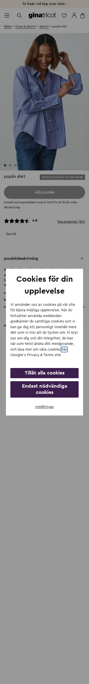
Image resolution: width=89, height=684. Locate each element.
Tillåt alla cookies (45, 372)
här (64, 349)
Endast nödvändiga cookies (44, 389)
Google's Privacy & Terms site (35, 355)
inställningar (44, 407)
